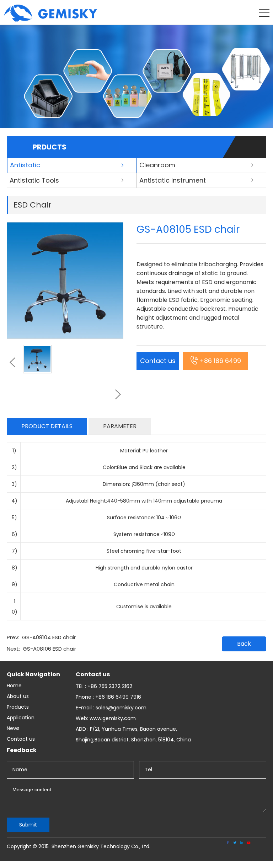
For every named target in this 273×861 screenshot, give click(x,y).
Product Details (47, 426)
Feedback (22, 750)
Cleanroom (157, 165)
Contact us (158, 360)
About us (18, 696)
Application (20, 717)
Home (14, 685)
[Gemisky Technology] (50, 20)
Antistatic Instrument (172, 180)
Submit (28, 824)
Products (18, 706)
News (13, 728)
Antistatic (25, 165)
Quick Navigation (33, 674)
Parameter (119, 426)
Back (244, 644)
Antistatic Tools (34, 180)
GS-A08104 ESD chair (49, 637)
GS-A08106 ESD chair (49, 648)
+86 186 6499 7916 (220, 363)
